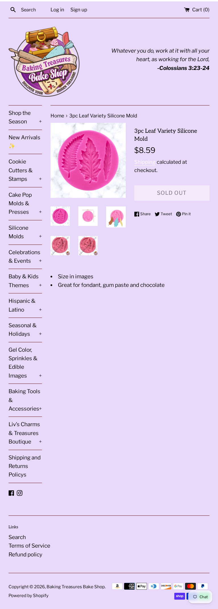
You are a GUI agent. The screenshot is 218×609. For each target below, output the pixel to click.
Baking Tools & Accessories (25, 400)
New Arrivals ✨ (24, 141)
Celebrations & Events (25, 256)
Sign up (78, 10)
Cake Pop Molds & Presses (25, 204)
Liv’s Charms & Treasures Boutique (25, 433)
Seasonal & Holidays (25, 329)
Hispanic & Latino (25, 305)
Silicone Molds (25, 232)
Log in (57, 10)
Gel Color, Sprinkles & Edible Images (25, 363)
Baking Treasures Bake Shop (76, 586)
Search (17, 537)
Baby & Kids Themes (25, 280)
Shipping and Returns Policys (25, 466)
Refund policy (25, 554)
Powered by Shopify (29, 595)
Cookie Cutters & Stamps (25, 170)
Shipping (145, 162)
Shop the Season (25, 117)
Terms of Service (29, 545)
